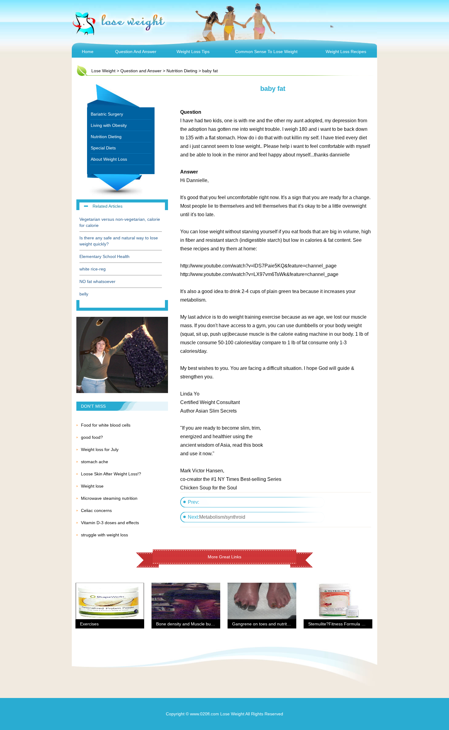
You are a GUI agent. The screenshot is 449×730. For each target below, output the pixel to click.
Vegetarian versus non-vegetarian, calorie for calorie (119, 222)
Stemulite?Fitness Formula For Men (343, 623)
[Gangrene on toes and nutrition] (262, 586)
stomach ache (94, 461)
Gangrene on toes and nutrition (262, 623)
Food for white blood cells (105, 425)
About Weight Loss (109, 159)
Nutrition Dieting (181, 70)
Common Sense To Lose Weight (266, 51)
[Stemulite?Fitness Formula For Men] (338, 586)
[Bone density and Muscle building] (185, 586)
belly (83, 294)
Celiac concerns (96, 510)
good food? (92, 437)
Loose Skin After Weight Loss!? (111, 473)
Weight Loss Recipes (346, 51)
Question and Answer (135, 51)
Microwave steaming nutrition (109, 498)
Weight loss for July (100, 449)
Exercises (89, 623)
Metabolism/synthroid (222, 517)
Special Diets (103, 147)
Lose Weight (103, 70)
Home (87, 51)
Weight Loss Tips (193, 51)
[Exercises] (109, 586)
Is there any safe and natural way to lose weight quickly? (118, 240)
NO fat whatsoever (97, 281)
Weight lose (92, 486)
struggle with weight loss (104, 534)
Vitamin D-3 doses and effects (110, 522)
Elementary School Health (104, 256)
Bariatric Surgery (107, 114)
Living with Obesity (109, 125)
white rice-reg (92, 269)
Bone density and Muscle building (188, 623)
